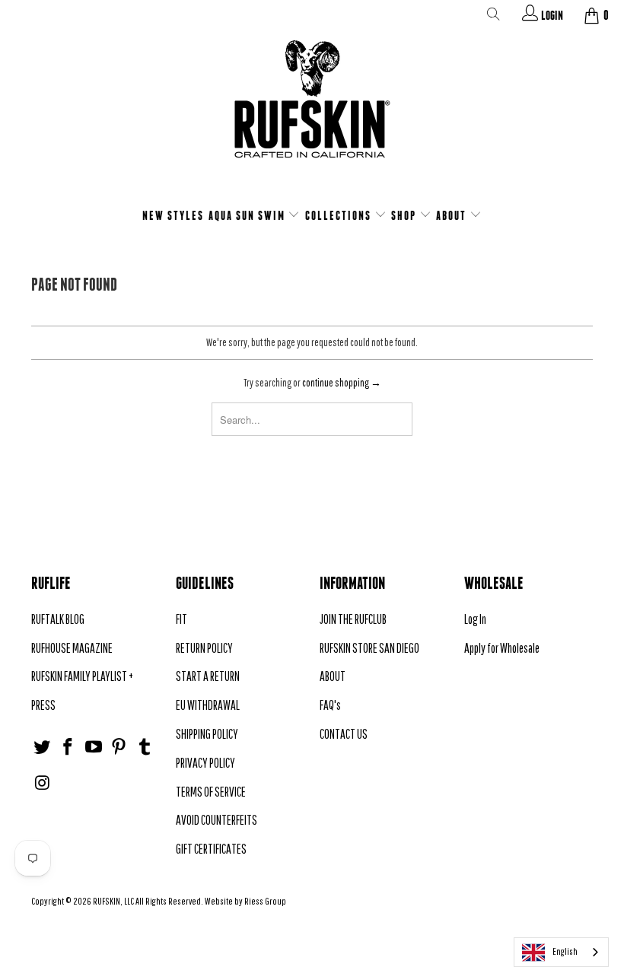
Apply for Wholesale (502, 648)
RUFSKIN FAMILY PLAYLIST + (82, 676)
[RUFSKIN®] (312, 108)
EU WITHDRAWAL (208, 705)
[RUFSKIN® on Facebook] (68, 747)
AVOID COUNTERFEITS (216, 820)
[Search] (493, 16)
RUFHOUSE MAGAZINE (72, 648)
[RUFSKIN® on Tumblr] (145, 747)
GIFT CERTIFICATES (211, 848)
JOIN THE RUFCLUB (353, 619)
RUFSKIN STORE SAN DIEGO (369, 648)
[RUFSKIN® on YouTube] (93, 747)
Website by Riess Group (245, 901)
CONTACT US (344, 734)
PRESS (43, 705)
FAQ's (330, 705)
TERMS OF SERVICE (211, 791)
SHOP (405, 215)
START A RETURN (208, 676)
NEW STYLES (173, 215)
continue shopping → (341, 383)
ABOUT (453, 215)
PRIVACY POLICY (205, 762)
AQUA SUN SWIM (248, 215)
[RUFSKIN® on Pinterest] (119, 747)
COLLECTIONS (339, 215)
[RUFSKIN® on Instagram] (42, 783)
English (565, 951)
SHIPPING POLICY (207, 734)
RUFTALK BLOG (57, 619)
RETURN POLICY (204, 648)
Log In (475, 619)
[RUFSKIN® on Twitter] (42, 747)
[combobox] (561, 952)
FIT (181, 619)
